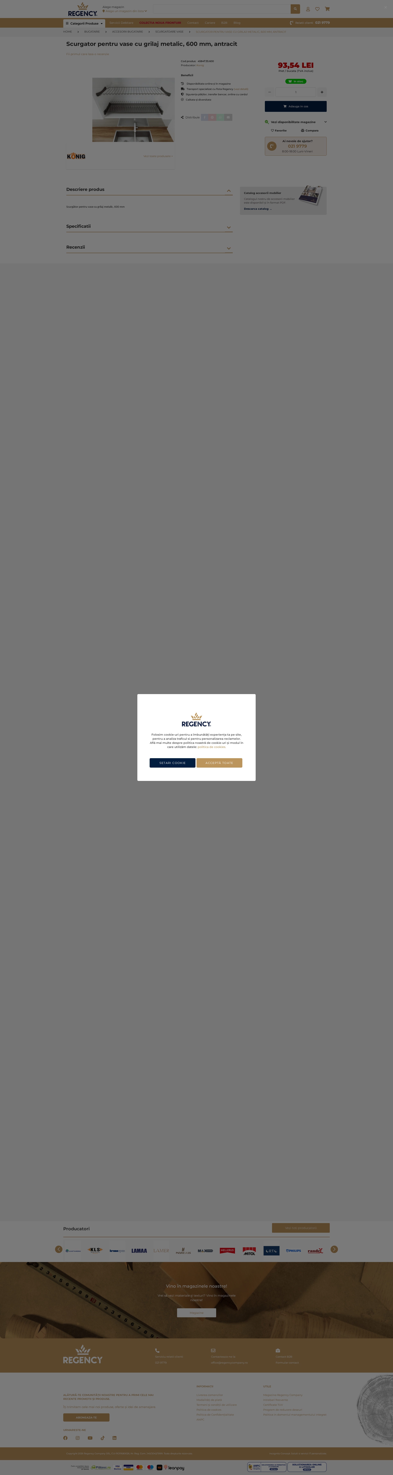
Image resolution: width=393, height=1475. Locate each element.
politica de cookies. (212, 747)
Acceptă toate (219, 763)
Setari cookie (172, 763)
